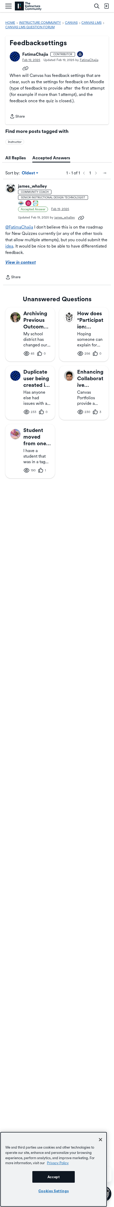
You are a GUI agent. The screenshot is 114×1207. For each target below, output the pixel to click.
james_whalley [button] (32, 186)
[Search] (97, 6)
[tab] (15, 158)
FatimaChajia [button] (35, 54)
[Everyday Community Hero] (28, 203)
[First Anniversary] (80, 54)
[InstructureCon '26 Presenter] (36, 203)
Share (17, 116)
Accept (53, 1177)
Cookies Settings (53, 1191)
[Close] (100, 1139)
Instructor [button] (14, 142)
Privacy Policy (58, 1163)
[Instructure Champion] (21, 203)
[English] (28, 6)
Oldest (29, 173)
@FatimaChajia (19, 227)
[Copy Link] (25, 68)
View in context (20, 262)
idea (9, 246)
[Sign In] (106, 6)
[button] (15, 56)
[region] (53, 1169)
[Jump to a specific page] (104, 173)
